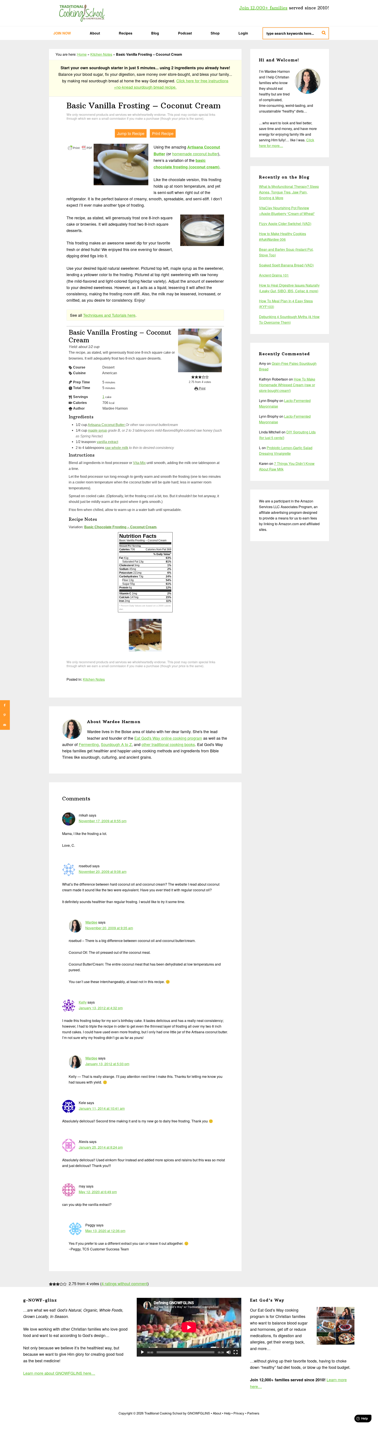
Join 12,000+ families (263, 7)
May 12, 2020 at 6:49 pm (98, 1191)
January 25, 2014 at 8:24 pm (101, 1147)
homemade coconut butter (195, 153)
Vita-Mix (139, 463)
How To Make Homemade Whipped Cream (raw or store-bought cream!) (287, 385)
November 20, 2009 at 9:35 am (109, 927)
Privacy (238, 1413)
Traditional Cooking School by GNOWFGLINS (82, 13)
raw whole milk (116, 448)
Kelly (83, 1002)
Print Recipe (162, 133)
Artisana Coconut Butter (107, 425)
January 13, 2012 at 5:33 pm (107, 1063)
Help (227, 1413)
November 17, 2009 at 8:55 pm (102, 820)
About (217, 1413)
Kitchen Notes (101, 54)
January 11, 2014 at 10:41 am (102, 1108)
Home (82, 54)
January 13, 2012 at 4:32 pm (101, 1007)
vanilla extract (107, 442)
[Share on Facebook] (5, 705)
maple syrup (97, 430)
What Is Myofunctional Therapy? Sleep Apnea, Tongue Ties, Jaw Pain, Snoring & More (289, 192)
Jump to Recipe (130, 133)
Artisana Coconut (203, 147)
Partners (253, 1413)
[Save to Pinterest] (5, 715)
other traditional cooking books (168, 744)
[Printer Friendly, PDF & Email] (80, 147)
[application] (189, 1327)
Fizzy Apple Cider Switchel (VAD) (285, 223)
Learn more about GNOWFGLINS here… (59, 1373)
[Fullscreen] (235, 1352)
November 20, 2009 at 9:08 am (102, 871)
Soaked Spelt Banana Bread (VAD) (286, 265)
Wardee (91, 922)
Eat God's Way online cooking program (168, 738)
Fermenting (89, 744)
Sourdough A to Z (116, 744)
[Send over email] (5, 725)
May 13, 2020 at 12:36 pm (105, 1230)
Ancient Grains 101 (274, 275)
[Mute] (228, 1352)
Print (201, 388)
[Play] (142, 1352)
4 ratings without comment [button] (124, 1283)
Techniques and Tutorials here (109, 315)
